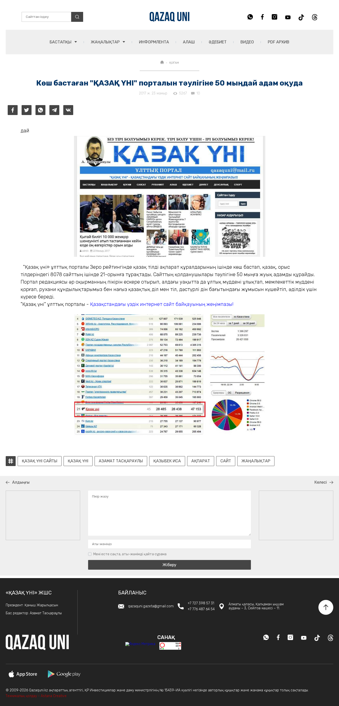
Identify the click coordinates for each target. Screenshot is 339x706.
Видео (247, 42)
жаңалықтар (255, 461)
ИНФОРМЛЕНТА (154, 42)
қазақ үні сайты (39, 461)
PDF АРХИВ (278, 42)
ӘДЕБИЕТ (218, 42)
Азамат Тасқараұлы (121, 461)
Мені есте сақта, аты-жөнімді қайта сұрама (130, 554)
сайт (225, 461)
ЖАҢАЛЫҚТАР (106, 42)
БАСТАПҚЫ (61, 42)
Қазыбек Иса (167, 461)
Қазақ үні (78, 461)
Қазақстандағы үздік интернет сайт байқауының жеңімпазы (161, 304)
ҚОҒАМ (174, 62)
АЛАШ (189, 42)
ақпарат (200, 461)
